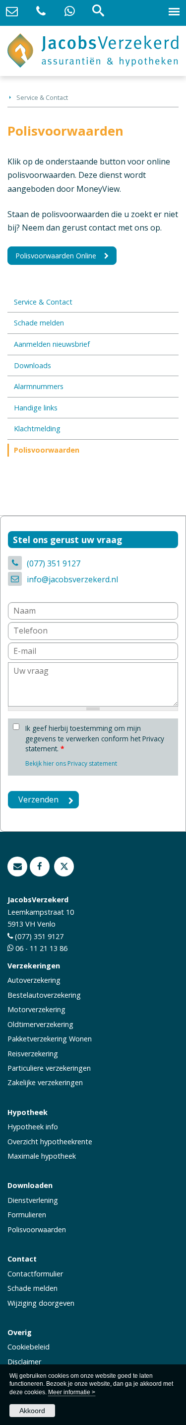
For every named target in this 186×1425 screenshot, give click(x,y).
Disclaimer (24, 1361)
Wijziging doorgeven (40, 1303)
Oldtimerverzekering (40, 1024)
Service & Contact (42, 97)
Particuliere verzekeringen (49, 1068)
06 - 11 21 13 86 (41, 948)
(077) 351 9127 (53, 563)
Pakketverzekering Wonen (49, 1038)
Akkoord (32, 1411)
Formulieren (26, 1214)
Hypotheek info (32, 1126)
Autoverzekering (34, 980)
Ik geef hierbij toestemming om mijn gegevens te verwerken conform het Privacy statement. (94, 738)
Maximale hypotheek (41, 1156)
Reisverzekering (32, 1053)
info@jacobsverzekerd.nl (72, 579)
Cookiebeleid (28, 1346)
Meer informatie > (71, 1392)
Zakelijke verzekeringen (45, 1082)
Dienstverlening (32, 1200)
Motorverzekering (36, 1009)
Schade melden (32, 1288)
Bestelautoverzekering (44, 995)
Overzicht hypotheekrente (49, 1141)
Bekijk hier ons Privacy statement (71, 763)
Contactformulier (35, 1273)
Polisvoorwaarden (36, 1229)
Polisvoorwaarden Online (55, 255)
